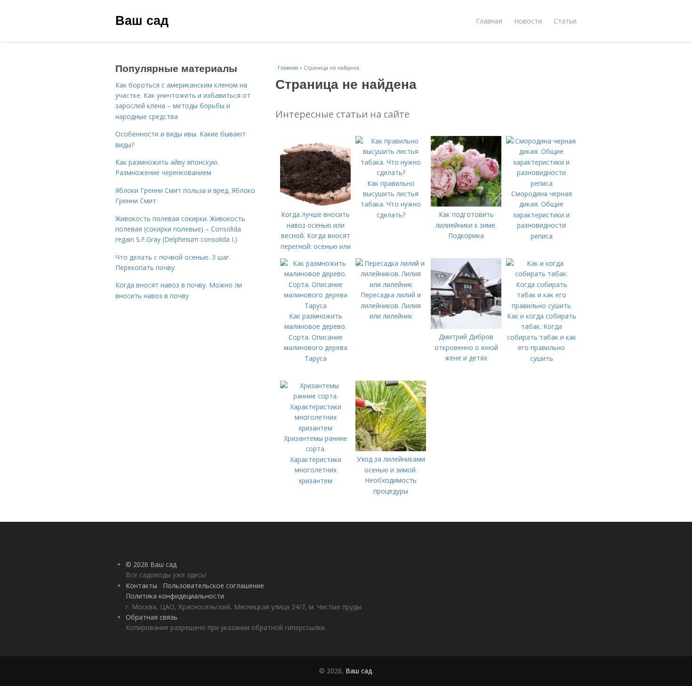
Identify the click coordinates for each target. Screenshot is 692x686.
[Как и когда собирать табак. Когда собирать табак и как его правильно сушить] (541, 305)
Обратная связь (151, 617)
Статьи (565, 20)
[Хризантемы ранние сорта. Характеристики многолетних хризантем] (315, 427)
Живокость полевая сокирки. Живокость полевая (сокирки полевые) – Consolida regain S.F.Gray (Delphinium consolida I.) (180, 229)
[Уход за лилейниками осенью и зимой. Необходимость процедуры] (390, 448)
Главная (489, 20)
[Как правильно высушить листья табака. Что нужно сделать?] (390, 172)
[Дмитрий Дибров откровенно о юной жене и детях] (466, 326)
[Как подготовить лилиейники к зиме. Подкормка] (466, 203)
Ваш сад (142, 20)
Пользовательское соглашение (213, 585)
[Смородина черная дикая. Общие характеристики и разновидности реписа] (541, 183)
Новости (528, 20)
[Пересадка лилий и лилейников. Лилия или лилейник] (390, 284)
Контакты (141, 585)
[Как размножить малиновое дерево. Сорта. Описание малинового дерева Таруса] (315, 305)
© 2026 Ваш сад (151, 564)
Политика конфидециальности (175, 595)
